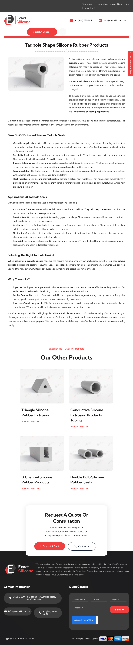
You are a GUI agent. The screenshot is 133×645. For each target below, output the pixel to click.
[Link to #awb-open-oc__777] (62, 32)
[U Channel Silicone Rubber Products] (42, 436)
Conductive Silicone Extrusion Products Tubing (86, 415)
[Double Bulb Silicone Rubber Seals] (91, 436)
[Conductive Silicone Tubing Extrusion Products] (91, 369)
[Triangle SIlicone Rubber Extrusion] (42, 369)
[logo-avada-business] (17, 15)
